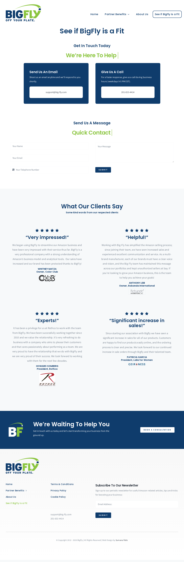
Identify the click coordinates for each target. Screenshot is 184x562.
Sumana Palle (122, 540)
